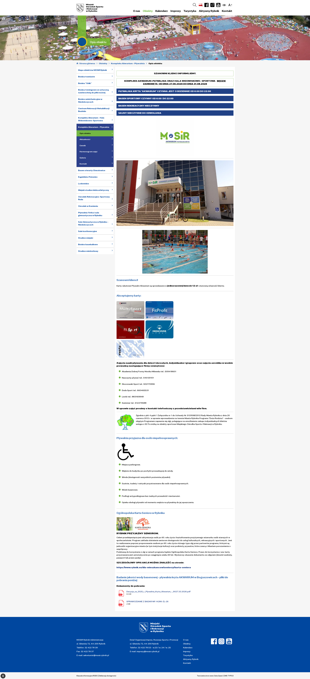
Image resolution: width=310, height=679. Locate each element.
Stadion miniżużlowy (88, 251)
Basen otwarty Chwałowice (91, 170)
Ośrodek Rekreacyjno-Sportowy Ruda (94, 198)
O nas (185, 640)
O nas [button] (136, 10)
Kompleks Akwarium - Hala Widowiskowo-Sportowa (91, 119)
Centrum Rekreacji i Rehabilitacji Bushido (93, 109)
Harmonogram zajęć (88, 152)
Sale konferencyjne (87, 231)
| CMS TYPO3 (228, 676)
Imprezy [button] (175, 10)
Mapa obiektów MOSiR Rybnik (92, 70)
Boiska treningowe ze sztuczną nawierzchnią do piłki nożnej (93, 91)
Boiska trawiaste (86, 76)
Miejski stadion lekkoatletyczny (93, 190)
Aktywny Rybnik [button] (209, 10)
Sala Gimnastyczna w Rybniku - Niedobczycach (93, 223)
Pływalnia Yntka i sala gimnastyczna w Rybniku (90, 213)
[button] (230, 4)
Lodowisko (83, 183)
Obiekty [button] (148, 10)
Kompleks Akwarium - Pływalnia (93, 127)
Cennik (83, 146)
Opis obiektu (85, 133)
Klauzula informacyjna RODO (87, 676)
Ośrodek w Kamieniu (88, 206)
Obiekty (187, 643)
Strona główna (87, 63)
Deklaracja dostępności (107, 676)
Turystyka (188, 655)
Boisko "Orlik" (85, 83)
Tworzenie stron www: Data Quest (210, 676)
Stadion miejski (85, 238)
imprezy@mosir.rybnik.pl (147, 651)
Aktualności (85, 139)
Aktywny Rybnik (190, 659)
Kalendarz (161, 10)
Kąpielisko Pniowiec (88, 177)
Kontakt (227, 10)
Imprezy (186, 651)
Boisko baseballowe (88, 244)
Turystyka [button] (189, 10)
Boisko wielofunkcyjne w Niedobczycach (90, 100)
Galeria (83, 158)
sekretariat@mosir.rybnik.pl (96, 655)
